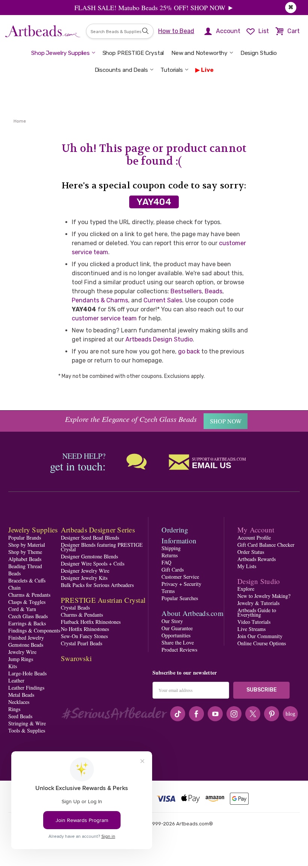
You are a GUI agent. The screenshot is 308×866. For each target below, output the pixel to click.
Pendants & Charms (100, 300)
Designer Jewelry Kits (84, 577)
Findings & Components (34, 630)
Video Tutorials (253, 621)
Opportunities (176, 635)
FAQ (166, 562)
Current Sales (162, 300)
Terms (168, 591)
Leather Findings (26, 687)
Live (207, 70)
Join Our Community (259, 636)
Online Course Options (261, 643)
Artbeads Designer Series (98, 529)
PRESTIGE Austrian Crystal (103, 600)
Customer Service (180, 576)
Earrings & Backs (27, 623)
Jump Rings (20, 659)
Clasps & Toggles (26, 601)
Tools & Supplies (26, 730)
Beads (213, 291)
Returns (170, 555)
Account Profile (254, 537)
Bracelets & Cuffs (26, 580)
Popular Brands (24, 537)
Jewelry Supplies (32, 529)
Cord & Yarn (22, 609)
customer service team (104, 318)
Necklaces (18, 701)
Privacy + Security (181, 583)
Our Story (172, 621)
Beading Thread (25, 566)
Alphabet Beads (24, 559)
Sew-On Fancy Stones (84, 636)
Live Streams (251, 628)
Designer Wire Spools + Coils (92, 563)
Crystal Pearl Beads (81, 643)
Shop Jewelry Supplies (60, 53)
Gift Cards (173, 569)
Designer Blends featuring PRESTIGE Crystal (102, 547)
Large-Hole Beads (27, 673)
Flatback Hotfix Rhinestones (91, 621)
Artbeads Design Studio (159, 339)
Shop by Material (26, 544)
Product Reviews (179, 649)
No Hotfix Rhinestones (85, 628)
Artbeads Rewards (256, 559)
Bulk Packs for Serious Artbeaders (97, 584)
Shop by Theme (25, 551)
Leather (16, 680)
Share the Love (178, 642)
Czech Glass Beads (28, 616)
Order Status (250, 551)
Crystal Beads (75, 607)
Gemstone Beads (25, 644)
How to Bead (176, 31)
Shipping (171, 548)
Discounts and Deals (121, 70)
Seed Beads (20, 716)
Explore (245, 588)
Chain (14, 587)
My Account (256, 529)
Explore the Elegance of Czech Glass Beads (131, 419)
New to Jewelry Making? (263, 595)
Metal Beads (21, 694)
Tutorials (171, 70)
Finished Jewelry (26, 637)
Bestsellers (186, 291)
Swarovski (76, 658)
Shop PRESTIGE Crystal (133, 53)
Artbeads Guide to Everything (256, 612)
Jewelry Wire (22, 651)
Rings (14, 709)
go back (189, 351)
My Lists (246, 566)
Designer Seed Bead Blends (90, 537)
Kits (12, 666)
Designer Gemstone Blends (89, 556)
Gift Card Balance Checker (265, 544)
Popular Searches (180, 598)
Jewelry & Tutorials (258, 603)
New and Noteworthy (199, 53)
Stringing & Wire (27, 723)
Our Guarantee (177, 628)
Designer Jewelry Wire (85, 570)
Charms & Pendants (29, 594)
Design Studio (258, 53)
